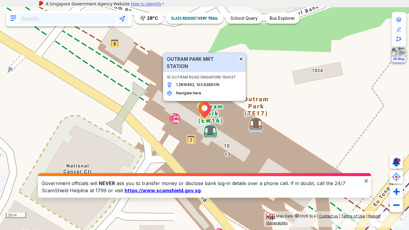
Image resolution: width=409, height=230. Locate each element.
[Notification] (396, 162)
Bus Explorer (282, 18)
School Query (244, 18)
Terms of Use (353, 216)
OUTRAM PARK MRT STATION (190, 62)
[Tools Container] (399, 29)
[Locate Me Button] (396, 177)
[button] (204, 110)
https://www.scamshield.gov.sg (163, 190)
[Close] (366, 180)
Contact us (328, 216)
